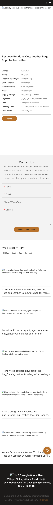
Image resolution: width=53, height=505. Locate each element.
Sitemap (44, 500)
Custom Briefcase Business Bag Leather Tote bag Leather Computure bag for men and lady (25, 291)
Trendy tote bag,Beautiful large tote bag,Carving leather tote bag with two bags (26, 372)
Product (28, 253)
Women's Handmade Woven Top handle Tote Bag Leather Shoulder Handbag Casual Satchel (26, 454)
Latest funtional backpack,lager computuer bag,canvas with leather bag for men (25, 332)
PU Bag (6, 253)
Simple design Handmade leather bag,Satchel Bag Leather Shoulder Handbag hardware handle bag (26, 413)
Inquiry (9, 119)
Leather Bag (17, 253)
